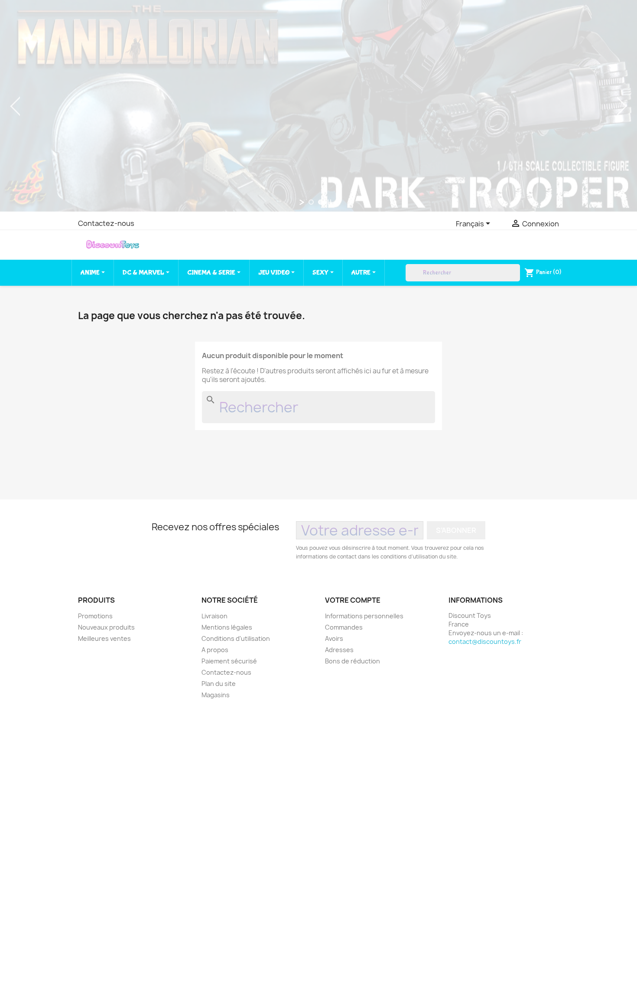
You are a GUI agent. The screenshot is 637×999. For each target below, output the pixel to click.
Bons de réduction (352, 661)
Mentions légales (227, 627)
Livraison (215, 616)
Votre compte (352, 600)
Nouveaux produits (106, 627)
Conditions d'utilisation (236, 638)
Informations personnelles (364, 616)
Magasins (216, 695)
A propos (215, 650)
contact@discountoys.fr (484, 641)
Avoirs (334, 638)
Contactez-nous (106, 223)
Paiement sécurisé (229, 661)
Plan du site (219, 683)
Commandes (344, 627)
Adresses (339, 650)
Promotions (95, 616)
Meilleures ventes (104, 638)
